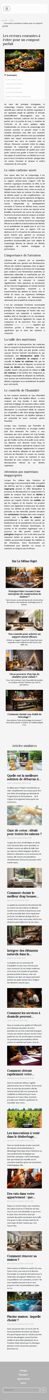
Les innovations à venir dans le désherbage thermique (23, 1136)
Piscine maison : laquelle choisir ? (24, 1318)
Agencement (23, 1378)
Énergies (23, 1374)
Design (23, 1370)
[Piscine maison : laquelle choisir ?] (24, 1301)
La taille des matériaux (13, 88)
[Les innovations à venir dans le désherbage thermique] (24, 1118)
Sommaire (12, 75)
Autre (12, 20)
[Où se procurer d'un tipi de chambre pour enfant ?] (24, 660)
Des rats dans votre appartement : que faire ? (21, 1197)
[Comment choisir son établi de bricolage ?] (24, 700)
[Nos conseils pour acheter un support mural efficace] (24, 620)
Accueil (4, 20)
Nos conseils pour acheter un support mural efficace (24, 635)
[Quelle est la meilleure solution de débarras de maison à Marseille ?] (24, 760)
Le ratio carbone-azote (13, 79)
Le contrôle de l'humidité (13, 92)
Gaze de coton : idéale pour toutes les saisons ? (24, 832)
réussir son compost (23, 324)
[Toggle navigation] (6, 8)
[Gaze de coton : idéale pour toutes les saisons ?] (24, 815)
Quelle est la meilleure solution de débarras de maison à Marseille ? (23, 779)
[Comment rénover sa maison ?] (24, 1241)
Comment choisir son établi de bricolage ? (24, 715)
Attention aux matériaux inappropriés (18, 96)
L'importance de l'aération (14, 84)
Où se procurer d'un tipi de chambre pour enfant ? (24, 675)
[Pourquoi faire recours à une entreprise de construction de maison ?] (24, 577)
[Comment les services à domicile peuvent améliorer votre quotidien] (24, 997)
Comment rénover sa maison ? (22, 1257)
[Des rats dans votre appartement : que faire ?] (24, 1178)
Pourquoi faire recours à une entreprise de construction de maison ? (24, 594)
